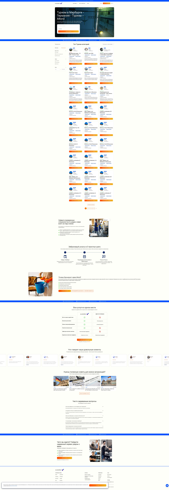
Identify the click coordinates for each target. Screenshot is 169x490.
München (56, 478)
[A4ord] (58, 3)
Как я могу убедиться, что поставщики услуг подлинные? (76, 406)
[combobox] (108, 44)
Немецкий (57, 60)
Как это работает (82, 3)
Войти (101, 3)
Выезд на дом (58, 55)
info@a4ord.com (87, 478)
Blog (99, 480)
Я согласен (97, 485)
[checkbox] (55, 52)
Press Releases (109, 477)
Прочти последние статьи (84, 393)
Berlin (56, 474)
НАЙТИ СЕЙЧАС (68, 31)
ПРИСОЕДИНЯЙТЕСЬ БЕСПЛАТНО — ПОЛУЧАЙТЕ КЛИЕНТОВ (82, 290)
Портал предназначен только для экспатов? (74, 426)
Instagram (99, 474)
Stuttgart (61, 476)
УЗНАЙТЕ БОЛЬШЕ (65, 290)
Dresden (61, 480)
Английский (57, 62)
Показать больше (91, 204)
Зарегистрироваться (106, 3)
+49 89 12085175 (87, 479)
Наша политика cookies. (13, 485)
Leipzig (61, 478)
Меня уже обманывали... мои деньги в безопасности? (75, 415)
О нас (88, 3)
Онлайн (57, 52)
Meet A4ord (109, 474)
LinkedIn (99, 477)
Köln (56, 480)
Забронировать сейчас (76, 63)
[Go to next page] (96, 208)
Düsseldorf (61, 474)
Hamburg (56, 476)
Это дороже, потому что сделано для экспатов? (74, 410)
